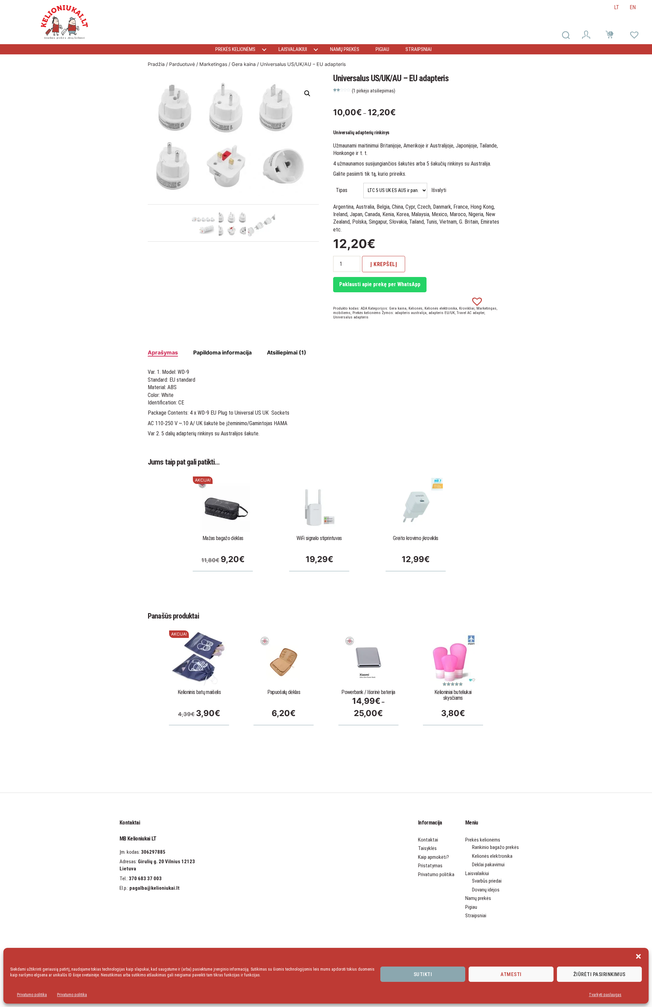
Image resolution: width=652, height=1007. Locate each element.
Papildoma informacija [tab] (222, 352)
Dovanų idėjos (486, 890)
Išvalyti (438, 190)
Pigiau (382, 49)
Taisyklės (427, 848)
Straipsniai (418, 49)
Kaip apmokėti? (433, 857)
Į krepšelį (383, 264)
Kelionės (415, 308)
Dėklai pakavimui (488, 865)
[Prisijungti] (587, 36)
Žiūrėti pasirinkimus (599, 974)
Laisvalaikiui (292, 49)
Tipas (341, 190)
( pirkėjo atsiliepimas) (373, 90)
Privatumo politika (32, 994)
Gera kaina (244, 64)
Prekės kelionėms (235, 49)
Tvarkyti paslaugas (605, 994)
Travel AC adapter (470, 313)
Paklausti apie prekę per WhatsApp (379, 284)
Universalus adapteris (350, 317)
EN (633, 7)
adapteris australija (411, 313)
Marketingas (213, 64)
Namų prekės (344, 49)
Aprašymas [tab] (163, 352)
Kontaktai (428, 840)
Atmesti (511, 974)
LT (616, 7)
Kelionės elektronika (440, 308)
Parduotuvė (182, 64)
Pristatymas (430, 866)
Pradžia (156, 64)
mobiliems (341, 313)
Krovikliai (466, 308)
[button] (638, 956)
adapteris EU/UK (442, 313)
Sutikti (423, 974)
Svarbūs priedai (487, 881)
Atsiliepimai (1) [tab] (286, 352)
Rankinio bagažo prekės (495, 847)
